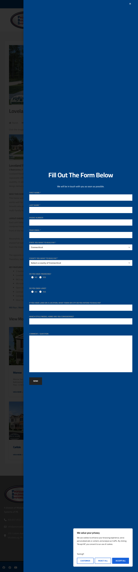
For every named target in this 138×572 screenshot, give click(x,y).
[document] (69, 286)
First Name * (35, 192)
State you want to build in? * (42, 242)
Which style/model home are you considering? (51, 316)
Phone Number (36, 217)
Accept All (121, 560)
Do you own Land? (37, 290)
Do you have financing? (40, 275)
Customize (85, 560)
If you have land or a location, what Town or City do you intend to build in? (65, 303)
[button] (130, 4)
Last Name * (34, 205)
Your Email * (35, 230)
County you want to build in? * (43, 258)
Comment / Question (39, 334)
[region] (103, 547)
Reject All (103, 560)
